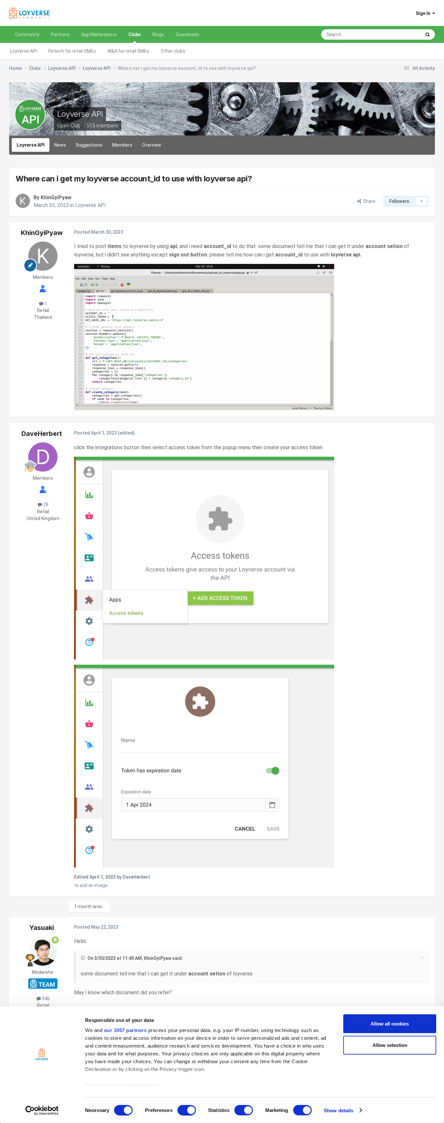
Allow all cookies (390, 1023)
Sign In (424, 13)
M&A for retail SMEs (128, 51)
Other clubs (173, 51)
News (60, 145)
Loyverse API (23, 51)
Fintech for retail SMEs (72, 51)
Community (27, 34)
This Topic (401, 34)
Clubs (134, 34)
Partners (60, 34)
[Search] (427, 34)
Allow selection (389, 1045)
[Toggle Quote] (83, 957)
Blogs (158, 34)
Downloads (187, 34)
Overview (151, 145)
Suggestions (89, 145)
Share (368, 201)
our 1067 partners (125, 1030)
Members (122, 145)
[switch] (186, 1110)
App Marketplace (99, 34)
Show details (338, 1110)
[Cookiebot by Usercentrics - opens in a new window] (42, 1110)
